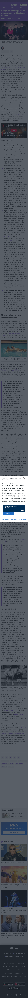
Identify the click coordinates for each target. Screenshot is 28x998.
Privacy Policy (22, 519)
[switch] (22, 510)
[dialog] (14, 499)
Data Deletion (5, 519)
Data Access (14, 519)
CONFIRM (8, 513)
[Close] (24, 478)
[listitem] (13, 507)
